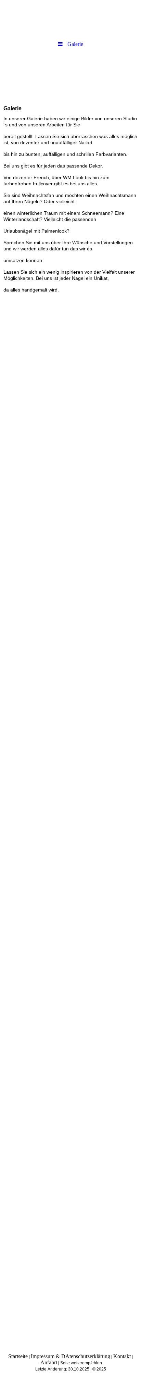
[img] (70, 75)
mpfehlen (93, 1363)
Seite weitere (72, 1363)
